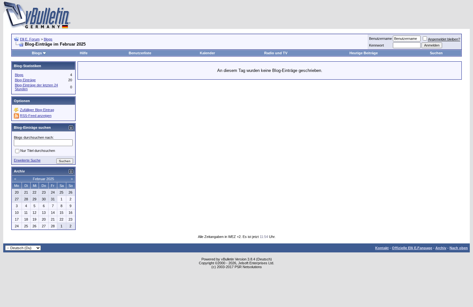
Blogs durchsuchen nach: (34, 137)
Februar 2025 (43, 179)
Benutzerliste (140, 53)
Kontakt (382, 248)
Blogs (48, 39)
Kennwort (376, 45)
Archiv (440, 248)
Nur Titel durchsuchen (37, 151)
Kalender (207, 53)
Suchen (436, 53)
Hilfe (84, 53)
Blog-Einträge (25, 80)
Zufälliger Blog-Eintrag (37, 110)
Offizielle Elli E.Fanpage (412, 248)
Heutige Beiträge (363, 53)
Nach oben (459, 248)
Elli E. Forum (30, 39)
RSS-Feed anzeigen (35, 116)
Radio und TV (275, 53)
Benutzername (380, 38)
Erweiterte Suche (27, 160)
